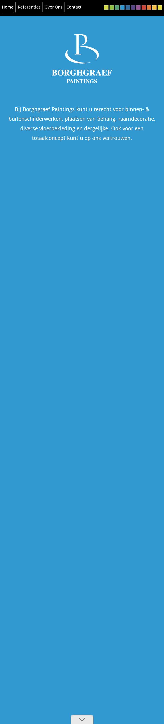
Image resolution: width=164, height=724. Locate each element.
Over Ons (53, 7)
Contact (74, 7)
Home (7, 7)
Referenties (29, 7)
